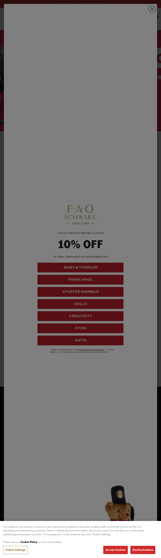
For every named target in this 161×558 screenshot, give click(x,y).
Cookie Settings (15, 549)
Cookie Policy (28, 541)
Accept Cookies (115, 549)
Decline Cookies (143, 549)
